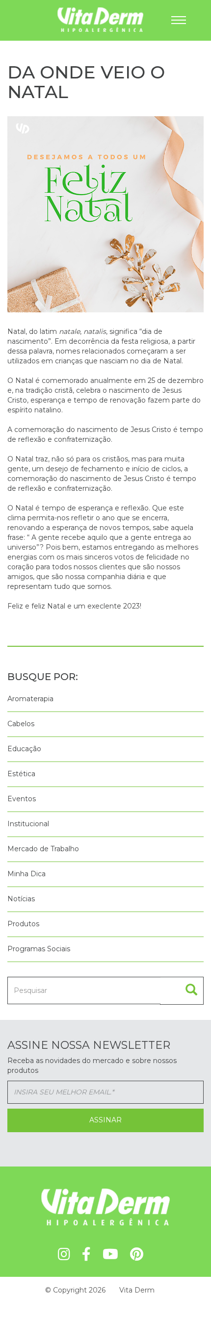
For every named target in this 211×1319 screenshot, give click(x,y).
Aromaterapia (30, 698)
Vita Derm (137, 1290)
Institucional (28, 823)
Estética (21, 773)
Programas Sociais (38, 948)
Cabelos (20, 723)
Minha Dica (26, 873)
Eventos (21, 798)
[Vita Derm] (63, 19)
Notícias (21, 898)
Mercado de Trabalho (43, 848)
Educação (24, 748)
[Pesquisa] (182, 991)
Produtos (23, 923)
